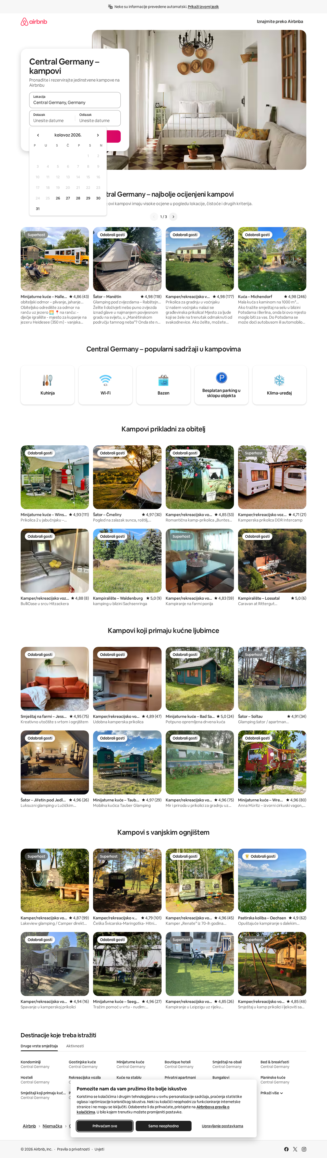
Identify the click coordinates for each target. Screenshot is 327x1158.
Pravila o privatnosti (73, 1149)
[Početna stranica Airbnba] (34, 21)
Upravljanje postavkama (222, 1126)
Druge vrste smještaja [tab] (39, 1046)
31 (38, 208)
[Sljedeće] (173, 217)
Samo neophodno (163, 1126)
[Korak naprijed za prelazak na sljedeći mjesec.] (97, 135)
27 (68, 198)
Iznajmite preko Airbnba (280, 21)
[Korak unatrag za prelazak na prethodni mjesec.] (38, 135)
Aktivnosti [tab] (75, 1046)
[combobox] (75, 102)
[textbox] (52, 120)
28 (78, 198)
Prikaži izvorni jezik (203, 6)
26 (58, 198)
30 (98, 198)
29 (88, 198)
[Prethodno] (154, 217)
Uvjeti (99, 1149)
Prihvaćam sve (104, 1126)
